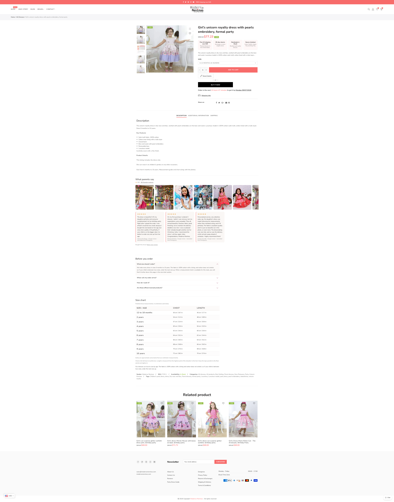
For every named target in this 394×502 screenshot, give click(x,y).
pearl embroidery (234, 376)
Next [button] (188, 49)
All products (210, 374)
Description (181, 116)
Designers (201, 472)
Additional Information (198, 116)
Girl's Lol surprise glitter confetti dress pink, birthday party (149, 442)
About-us (170, 472)
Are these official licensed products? (149, 288)
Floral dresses (229, 374)
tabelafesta (244, 376)
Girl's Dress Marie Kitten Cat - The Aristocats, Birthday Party (242, 442)
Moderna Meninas (148, 374)
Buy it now (215, 85)
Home (13, 17)
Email (226, 103)
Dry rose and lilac (175, 376)
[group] (177, 329)
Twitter (219, 103)
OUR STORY (23, 9)
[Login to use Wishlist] (189, 33)
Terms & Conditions (204, 485)
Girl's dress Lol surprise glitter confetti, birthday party (210, 442)
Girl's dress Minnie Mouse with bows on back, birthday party (181, 442)
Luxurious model (213, 376)
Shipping (214, 116)
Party (247, 374)
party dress (224, 376)
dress (167, 376)
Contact (50, 9)
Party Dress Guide (173, 482)
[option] (170, 49)
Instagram (150, 461)
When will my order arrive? (146, 278)
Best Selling (219, 374)
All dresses (20, 17)
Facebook (216, 103)
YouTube (154, 461)
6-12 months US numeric (209, 63)
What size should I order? (146, 264)
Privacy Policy (202, 475)
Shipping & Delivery (204, 482)
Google (223, 103)
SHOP (14, 8)
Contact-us (171, 475)
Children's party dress (157, 376)
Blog (33, 9)
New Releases (239, 374)
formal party (196, 376)
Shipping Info (206, 96)
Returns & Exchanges (205, 478)
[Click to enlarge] (189, 28)
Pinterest (229, 103)
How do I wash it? (143, 283)
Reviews (170, 478)
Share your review (152, 245)
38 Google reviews (147, 182)
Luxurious (204, 376)
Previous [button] (151, 49)
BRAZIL (41, 9)
